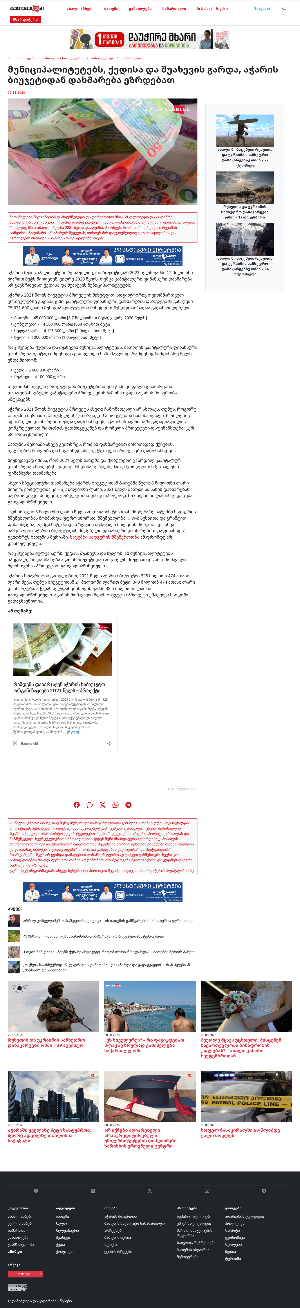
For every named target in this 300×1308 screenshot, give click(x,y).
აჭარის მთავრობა (120, 1216)
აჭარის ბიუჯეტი (99, 58)
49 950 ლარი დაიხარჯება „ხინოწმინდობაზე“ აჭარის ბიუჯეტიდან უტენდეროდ (93, 936)
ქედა (60, 1244)
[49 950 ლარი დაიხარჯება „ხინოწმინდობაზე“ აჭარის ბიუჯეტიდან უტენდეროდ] (14, 935)
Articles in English (212, 8)
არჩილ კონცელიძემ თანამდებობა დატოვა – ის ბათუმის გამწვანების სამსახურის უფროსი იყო (108, 920)
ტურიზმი (233, 1258)
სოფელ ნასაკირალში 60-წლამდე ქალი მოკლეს (240, 1132)
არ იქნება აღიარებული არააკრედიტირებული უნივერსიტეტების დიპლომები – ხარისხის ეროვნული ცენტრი (142, 1138)
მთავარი (29, 58)
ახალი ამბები (80, 8)
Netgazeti (262, 8)
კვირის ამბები (20, 1223)
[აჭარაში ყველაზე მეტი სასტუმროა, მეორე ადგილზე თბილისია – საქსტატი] (53, 1096)
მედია (230, 1251)
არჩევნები (113, 1230)
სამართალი (174, 8)
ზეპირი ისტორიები (194, 1216)
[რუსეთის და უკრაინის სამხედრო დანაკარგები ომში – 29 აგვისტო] (53, 1006)
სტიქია (110, 1244)
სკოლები (233, 1244)
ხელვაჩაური (67, 1230)
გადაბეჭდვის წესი (182, 789)
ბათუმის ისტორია (193, 1249)
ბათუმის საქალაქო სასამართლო (134, 1223)
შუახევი (63, 1237)
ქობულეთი (66, 1251)
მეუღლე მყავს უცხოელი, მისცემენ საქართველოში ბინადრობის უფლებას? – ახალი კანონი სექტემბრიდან (241, 1048)
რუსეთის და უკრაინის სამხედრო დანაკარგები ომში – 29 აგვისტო (46, 1042)
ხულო (61, 1223)
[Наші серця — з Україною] (27, 8)
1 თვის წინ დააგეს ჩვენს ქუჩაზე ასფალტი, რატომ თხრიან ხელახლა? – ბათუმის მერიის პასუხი (109, 951)
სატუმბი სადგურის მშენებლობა (104, 537)
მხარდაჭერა (25, 19)
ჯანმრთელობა (21, 1244)
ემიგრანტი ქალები (194, 1223)
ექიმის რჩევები (118, 1251)
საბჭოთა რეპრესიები (196, 1242)
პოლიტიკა (234, 1223)
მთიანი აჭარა (49, 58)
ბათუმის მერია (130, 58)
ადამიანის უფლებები (244, 1216)
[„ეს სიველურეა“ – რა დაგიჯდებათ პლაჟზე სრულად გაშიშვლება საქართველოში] (150, 1006)
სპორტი (232, 1230)
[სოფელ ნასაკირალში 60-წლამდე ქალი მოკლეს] (246, 1096)
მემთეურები (188, 1256)
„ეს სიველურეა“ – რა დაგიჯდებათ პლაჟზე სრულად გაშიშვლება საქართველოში (144, 1045)
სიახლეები (71, 58)
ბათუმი (111, 8)
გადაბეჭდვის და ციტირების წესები (40, 1301)
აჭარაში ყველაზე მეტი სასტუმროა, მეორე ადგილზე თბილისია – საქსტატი (49, 1135)
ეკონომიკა (235, 1237)
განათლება (140, 8)
